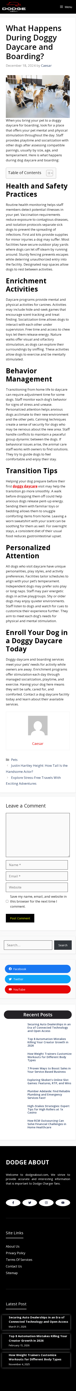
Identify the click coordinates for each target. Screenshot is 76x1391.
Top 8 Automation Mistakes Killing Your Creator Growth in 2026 (47, 1042)
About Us (12, 1246)
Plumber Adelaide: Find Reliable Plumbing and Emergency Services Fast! (48, 1094)
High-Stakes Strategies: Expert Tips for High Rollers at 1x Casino (48, 1109)
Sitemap (12, 1273)
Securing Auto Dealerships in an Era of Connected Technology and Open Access (49, 1027)
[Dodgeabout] (14, 7)
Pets (14, 759)
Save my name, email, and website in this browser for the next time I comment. (38, 901)
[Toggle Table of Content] (47, 173)
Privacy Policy (15, 1253)
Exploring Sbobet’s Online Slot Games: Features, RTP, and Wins (49, 1081)
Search (62, 945)
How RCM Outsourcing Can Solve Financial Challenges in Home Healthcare (46, 1124)
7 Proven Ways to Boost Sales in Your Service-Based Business (49, 1069)
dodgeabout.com (36, 1175)
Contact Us (14, 1266)
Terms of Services (19, 1260)
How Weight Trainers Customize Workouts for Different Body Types (49, 1057)
